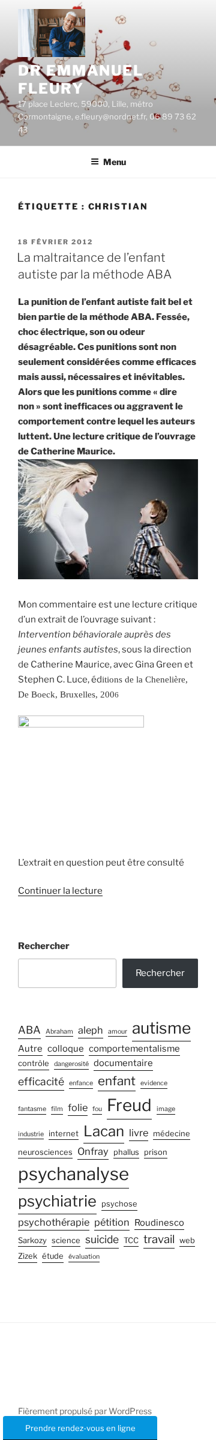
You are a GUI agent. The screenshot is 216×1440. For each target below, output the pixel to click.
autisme (161, 1027)
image (166, 1109)
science (66, 1240)
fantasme (32, 1109)
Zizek (27, 1256)
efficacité (41, 1081)
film (57, 1109)
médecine (171, 1133)
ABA (29, 1029)
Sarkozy (32, 1240)
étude (53, 1256)
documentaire (123, 1063)
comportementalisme (134, 1048)
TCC (131, 1240)
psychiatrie (57, 1200)
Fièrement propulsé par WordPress (85, 1411)
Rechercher (44, 946)
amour (117, 1031)
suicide (102, 1239)
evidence (153, 1083)
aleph (90, 1030)
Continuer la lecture (60, 890)
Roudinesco (159, 1222)
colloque (65, 1048)
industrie (31, 1134)
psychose (119, 1203)
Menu (114, 162)
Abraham (59, 1031)
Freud (129, 1105)
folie (78, 1107)
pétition (112, 1222)
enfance (81, 1083)
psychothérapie (53, 1222)
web (187, 1240)
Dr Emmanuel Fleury (80, 79)
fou (97, 1109)
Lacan (103, 1131)
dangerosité (71, 1064)
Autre (30, 1048)
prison (155, 1152)
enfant (117, 1080)
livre (138, 1133)
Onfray (93, 1151)
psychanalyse (73, 1173)
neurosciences (45, 1152)
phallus (126, 1152)
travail (159, 1239)
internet (64, 1133)
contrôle (33, 1063)
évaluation (84, 1257)
